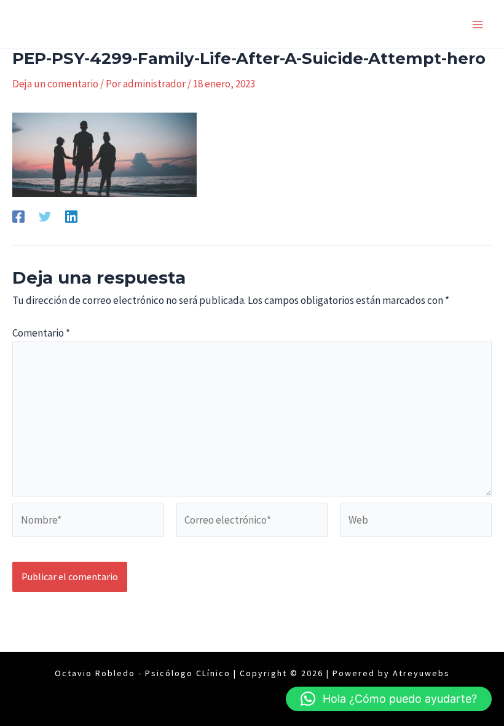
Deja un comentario (55, 83)
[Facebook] (18, 216)
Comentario (41, 333)
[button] (389, 699)
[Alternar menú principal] (478, 24)
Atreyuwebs (421, 673)
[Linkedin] (71, 216)
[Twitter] (45, 216)
